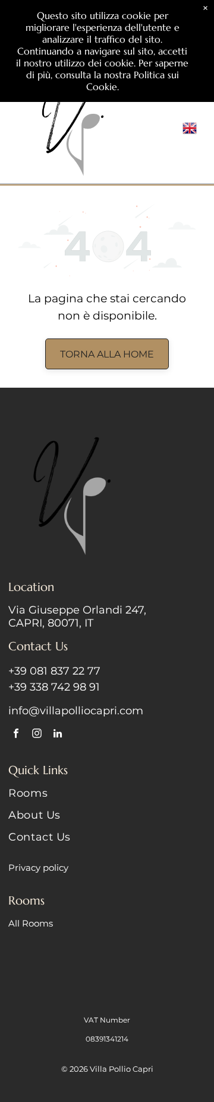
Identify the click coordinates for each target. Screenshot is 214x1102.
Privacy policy (38, 867)
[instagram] (36, 735)
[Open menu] (169, 128)
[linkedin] (57, 735)
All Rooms (30, 923)
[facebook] (15, 735)
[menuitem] (106, 798)
